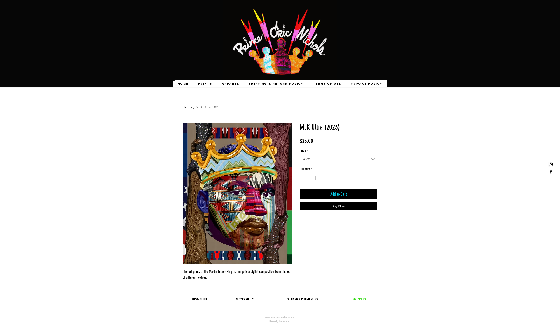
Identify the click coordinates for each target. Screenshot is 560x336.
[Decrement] (303, 177)
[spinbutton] (310, 177)
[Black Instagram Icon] (550, 164)
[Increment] (316, 177)
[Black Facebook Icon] (550, 171)
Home (187, 107)
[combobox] (338, 159)
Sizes (304, 151)
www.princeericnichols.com (279, 317)
